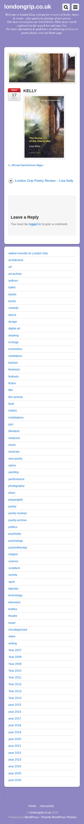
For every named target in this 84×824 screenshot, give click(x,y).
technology (15, 595)
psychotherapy (17, 547)
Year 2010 (14, 670)
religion (13, 554)
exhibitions (15, 355)
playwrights (15, 499)
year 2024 (14, 766)
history (12, 410)
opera (12, 465)
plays (11, 492)
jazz (11, 424)
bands (12, 294)
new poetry (15, 458)
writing (12, 643)
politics (12, 526)
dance (12, 314)
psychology (15, 540)
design (12, 321)
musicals (14, 451)
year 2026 (14, 780)
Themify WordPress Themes (59, 817)
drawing (13, 335)
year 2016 (14, 711)
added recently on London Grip (28, 253)
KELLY (30, 90)
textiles (12, 609)
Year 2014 (14, 697)
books (12, 301)
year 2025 (14, 773)
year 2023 (14, 759)
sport (11, 581)
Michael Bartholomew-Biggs (27, 165)
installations (16, 417)
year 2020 (14, 738)
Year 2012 (14, 684)
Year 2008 (14, 656)
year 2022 (14, 752)
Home (32, 805)
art (10, 266)
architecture (15, 260)
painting (13, 472)
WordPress (31, 817)
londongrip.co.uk (40, 812)
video (11, 636)
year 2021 (14, 745)
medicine (14, 438)
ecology (13, 342)
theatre (12, 615)
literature (14, 431)
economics (15, 348)
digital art (14, 328)
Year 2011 (14, 677)
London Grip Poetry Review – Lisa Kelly (44, 180)
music (12, 444)
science (13, 561)
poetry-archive (17, 520)
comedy (13, 307)
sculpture (14, 567)
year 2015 (14, 704)
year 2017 (14, 718)
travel (11, 622)
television (14, 602)
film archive (15, 396)
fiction (12, 383)
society (12, 574)
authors (13, 280)
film (10, 389)
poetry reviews (17, 513)
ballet (11, 287)
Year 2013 (14, 691)
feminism (14, 369)
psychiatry (14, 533)
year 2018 (14, 725)
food (11, 403)
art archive (15, 273)
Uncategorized (17, 629)
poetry (12, 506)
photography (16, 485)
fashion (13, 362)
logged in (35, 224)
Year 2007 (14, 650)
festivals (13, 376)
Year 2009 (14, 663)
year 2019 (14, 732)
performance (16, 479)
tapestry (13, 588)
